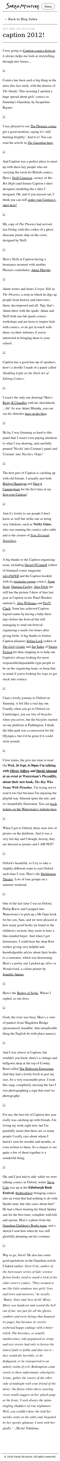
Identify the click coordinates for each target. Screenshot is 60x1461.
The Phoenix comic (43, 126)
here (40, 142)
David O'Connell (36, 565)
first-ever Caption (14, 494)
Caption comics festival (39, 50)
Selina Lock (34, 641)
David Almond (46, 770)
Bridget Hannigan (15, 483)
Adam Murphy (41, 270)
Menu (48, 6)
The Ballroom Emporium (36, 1068)
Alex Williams (27, 603)
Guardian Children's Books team (25, 1225)
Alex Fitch (41, 586)
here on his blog (36, 413)
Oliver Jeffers (19, 770)
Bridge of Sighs (27, 993)
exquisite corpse (25, 581)
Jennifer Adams (13, 974)
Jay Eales (38, 646)
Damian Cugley (21, 586)
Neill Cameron (22, 177)
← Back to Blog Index (21, 19)
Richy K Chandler (15, 402)
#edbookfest (24, 1193)
